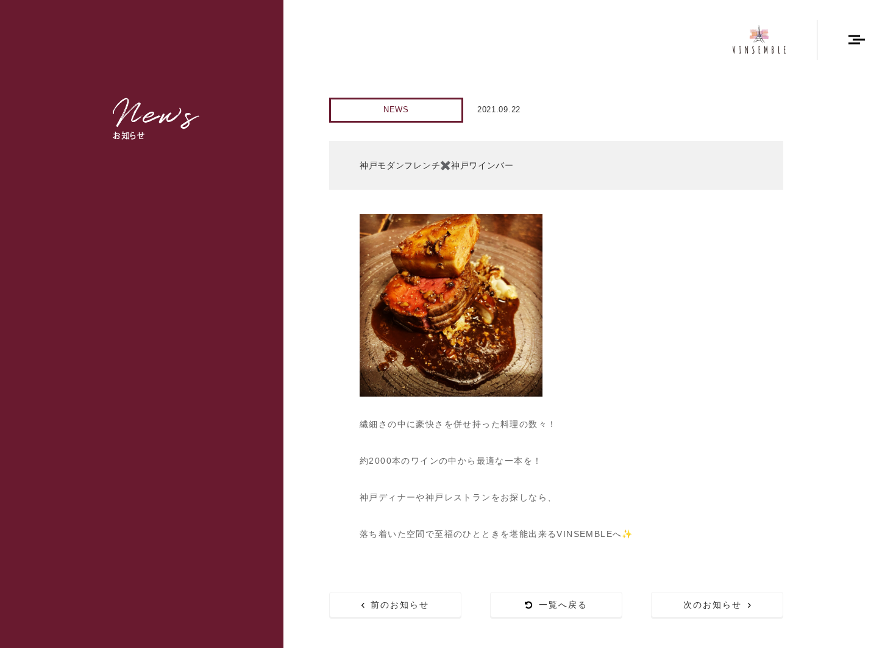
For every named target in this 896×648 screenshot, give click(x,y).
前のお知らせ (400, 605)
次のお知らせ (712, 605)
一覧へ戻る (563, 605)
